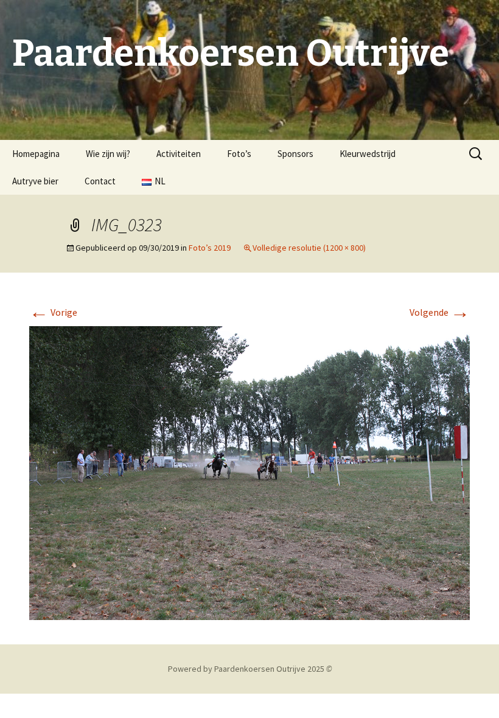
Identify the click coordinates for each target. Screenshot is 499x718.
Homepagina (36, 153)
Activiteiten (178, 153)
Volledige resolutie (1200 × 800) (309, 247)
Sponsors (295, 153)
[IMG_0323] (249, 471)
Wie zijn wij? (108, 153)
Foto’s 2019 (210, 247)
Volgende (440, 312)
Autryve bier (35, 181)
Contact (100, 181)
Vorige (53, 312)
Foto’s (239, 153)
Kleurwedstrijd (368, 153)
